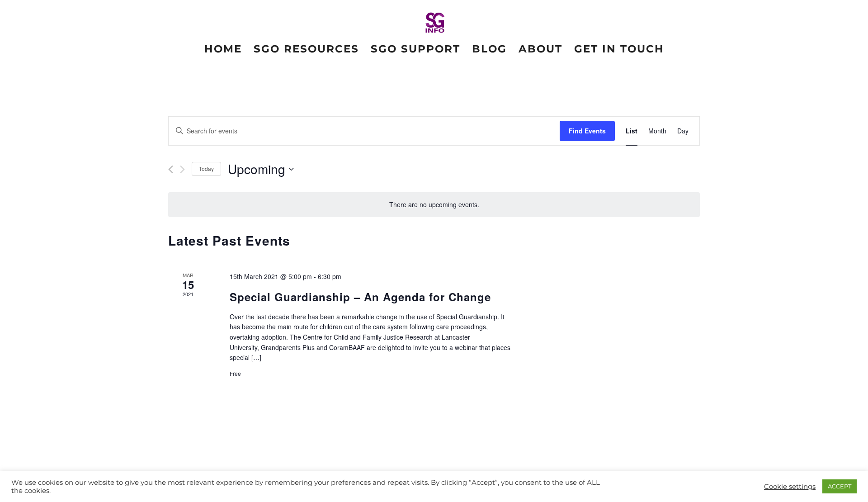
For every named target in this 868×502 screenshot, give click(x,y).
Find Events (587, 130)
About (540, 50)
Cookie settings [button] (790, 487)
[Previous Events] (170, 169)
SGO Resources (306, 50)
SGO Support (415, 50)
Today (206, 168)
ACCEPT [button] (839, 486)
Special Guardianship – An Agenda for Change (360, 296)
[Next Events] (182, 169)
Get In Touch (619, 50)
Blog (489, 50)
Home (223, 50)
